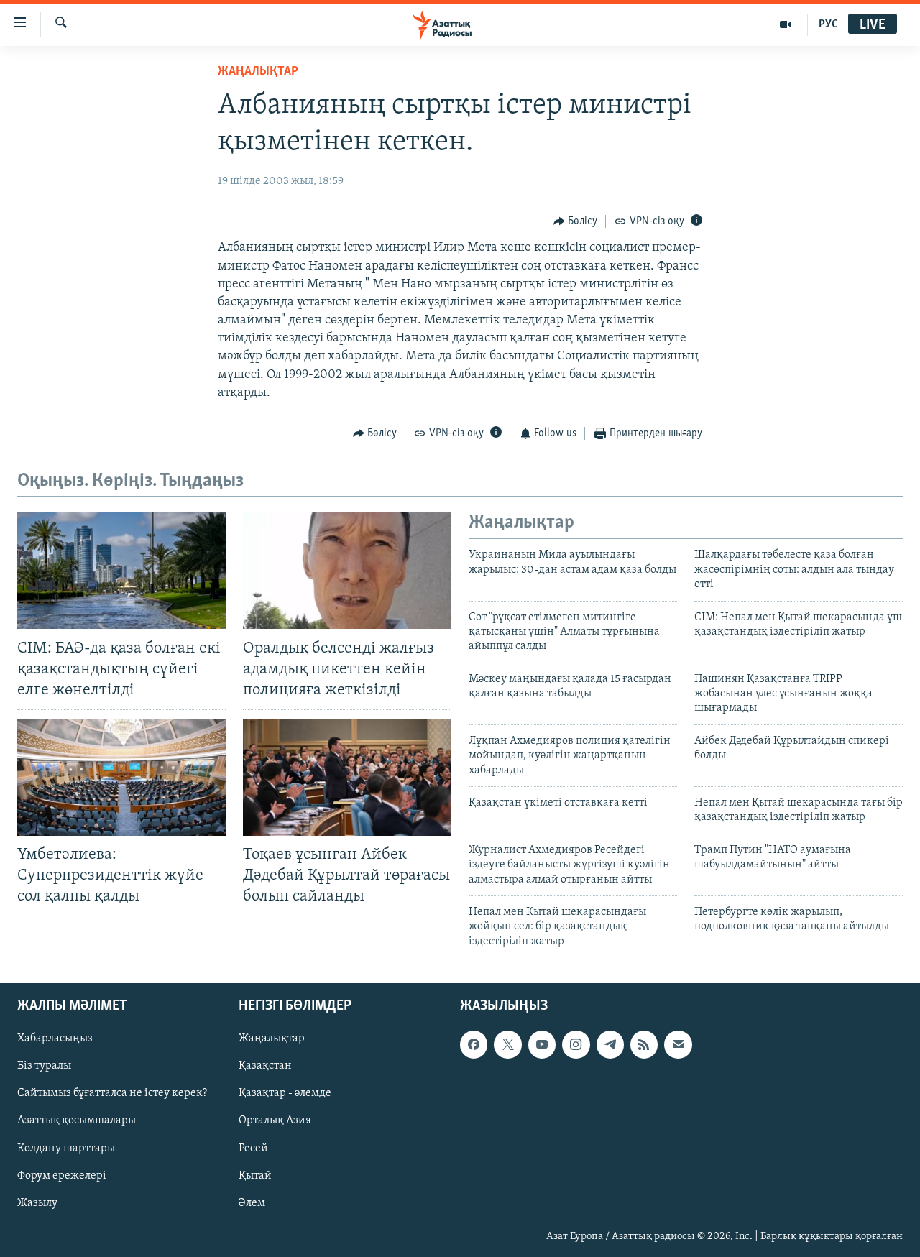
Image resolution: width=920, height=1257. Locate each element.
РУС (828, 24)
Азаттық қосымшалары (76, 1121)
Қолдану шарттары (66, 1148)
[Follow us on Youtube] (542, 1044)
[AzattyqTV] (786, 24)
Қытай (255, 1176)
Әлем (252, 1203)
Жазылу (37, 1203)
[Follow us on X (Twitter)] (507, 1044)
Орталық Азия (275, 1121)
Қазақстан (265, 1066)
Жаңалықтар (272, 1038)
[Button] (575, 221)
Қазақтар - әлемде (285, 1094)
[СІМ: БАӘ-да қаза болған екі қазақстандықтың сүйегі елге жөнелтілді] (121, 570)
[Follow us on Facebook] (473, 1044)
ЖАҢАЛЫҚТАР (258, 71)
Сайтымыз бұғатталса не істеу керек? (112, 1094)
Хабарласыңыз (55, 1038)
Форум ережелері (61, 1176)
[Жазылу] (677, 1044)
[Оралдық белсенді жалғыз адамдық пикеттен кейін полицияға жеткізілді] (347, 570)
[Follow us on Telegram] (610, 1044)
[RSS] (644, 1044)
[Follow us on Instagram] (575, 1044)
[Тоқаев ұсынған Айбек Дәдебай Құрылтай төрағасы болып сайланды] (347, 777)
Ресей (253, 1148)
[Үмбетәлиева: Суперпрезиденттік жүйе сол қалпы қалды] (121, 777)
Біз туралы (44, 1066)
